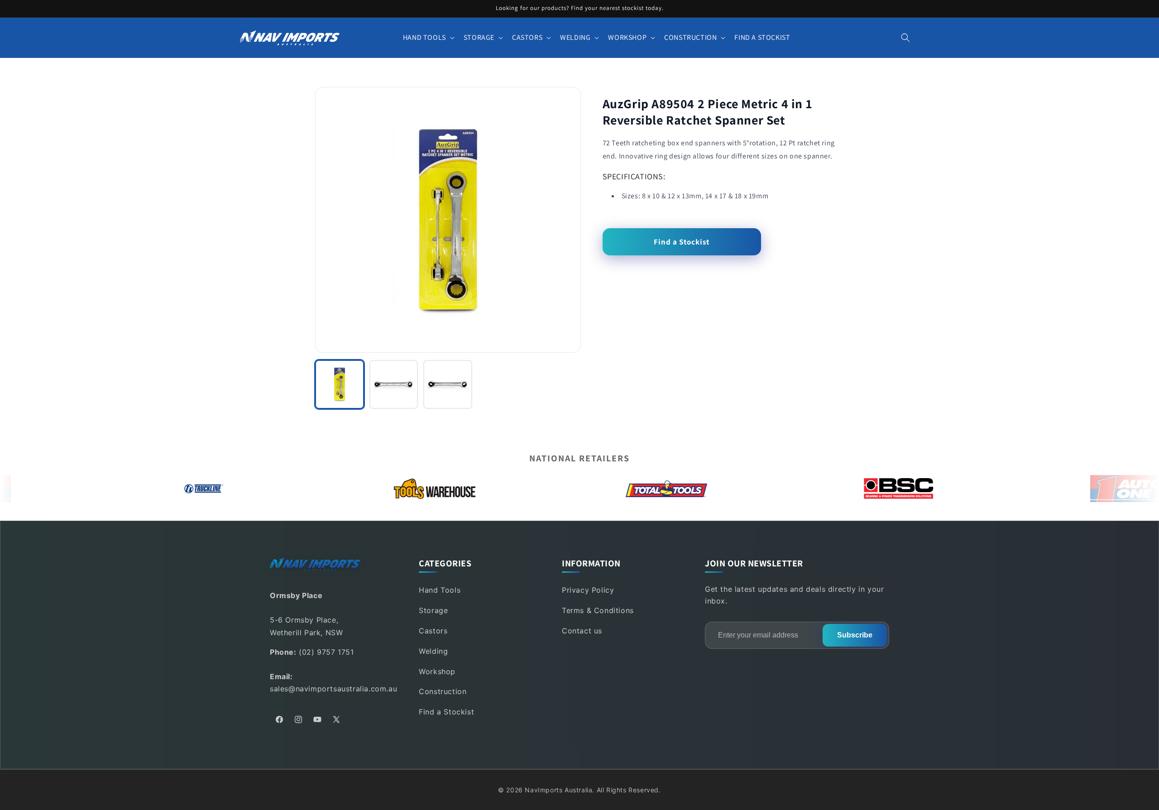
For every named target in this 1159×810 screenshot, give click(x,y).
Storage (433, 610)
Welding (433, 651)
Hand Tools (439, 589)
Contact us (582, 630)
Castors (433, 630)
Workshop (437, 671)
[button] (428, 38)
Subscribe (854, 635)
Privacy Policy (588, 589)
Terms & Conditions (598, 610)
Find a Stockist (681, 242)
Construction (442, 691)
